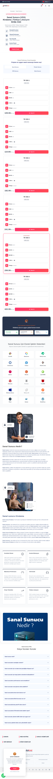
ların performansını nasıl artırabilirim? (17, 680)
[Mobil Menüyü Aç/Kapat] (49, 5)
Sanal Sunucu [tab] (15, 67)
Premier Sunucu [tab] (37, 67)
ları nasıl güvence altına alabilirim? (16, 686)
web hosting (36, 469)
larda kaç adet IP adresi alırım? (15, 704)
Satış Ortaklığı (7, 1)
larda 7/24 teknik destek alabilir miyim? (17, 710)
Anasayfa (12, 11)
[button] (26, 97)
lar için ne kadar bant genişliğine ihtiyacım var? (19, 668)
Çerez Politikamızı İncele (14, 771)
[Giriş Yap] (45, 5)
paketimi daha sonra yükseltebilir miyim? (18, 722)
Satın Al (32, 113)
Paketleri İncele (15, 49)
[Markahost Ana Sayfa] (6, 6)
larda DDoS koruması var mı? (15, 698)
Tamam (14, 768)
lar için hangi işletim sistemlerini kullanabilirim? (19, 674)
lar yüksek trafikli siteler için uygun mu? (17, 716)
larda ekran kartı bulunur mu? (15, 692)
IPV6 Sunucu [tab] (15, 71)
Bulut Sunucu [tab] (37, 71)
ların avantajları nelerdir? (14, 662)
